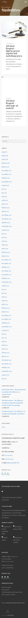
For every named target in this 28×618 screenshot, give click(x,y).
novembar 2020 (6, 364)
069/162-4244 (9, 561)
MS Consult (5, 590)
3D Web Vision (10, 615)
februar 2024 (6, 252)
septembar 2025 (7, 182)
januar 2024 (5, 256)
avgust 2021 (5, 330)
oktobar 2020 (6, 367)
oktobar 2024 (6, 222)
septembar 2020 (7, 371)
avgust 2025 (5, 185)
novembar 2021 (6, 319)
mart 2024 (5, 248)
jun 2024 (4, 237)
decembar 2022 (6, 271)
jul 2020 (4, 379)
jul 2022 (4, 289)
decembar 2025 (6, 170)
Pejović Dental (6, 587)
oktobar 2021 (6, 323)
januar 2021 (5, 356)
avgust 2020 (5, 375)
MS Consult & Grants (8, 594)
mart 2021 (5, 349)
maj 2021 (4, 341)
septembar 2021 (7, 327)
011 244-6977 (8, 455)
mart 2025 (5, 204)
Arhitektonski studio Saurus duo (12, 592)
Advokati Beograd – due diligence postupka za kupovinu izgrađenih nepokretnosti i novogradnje (12, 403)
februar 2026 (6, 163)
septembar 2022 (7, 282)
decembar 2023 (6, 260)
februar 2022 (6, 308)
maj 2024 (4, 241)
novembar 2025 (6, 174)
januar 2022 (5, 312)
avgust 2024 (5, 230)
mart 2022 (5, 304)
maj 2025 (4, 196)
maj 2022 (4, 297)
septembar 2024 (7, 226)
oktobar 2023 (6, 267)
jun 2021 (4, 338)
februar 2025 (5, 208)
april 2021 (5, 345)
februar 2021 (5, 353)
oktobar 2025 (6, 178)
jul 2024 (4, 234)
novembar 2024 (6, 219)
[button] (25, 2)
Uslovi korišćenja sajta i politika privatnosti (11, 499)
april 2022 (5, 300)
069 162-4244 (9, 459)
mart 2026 (5, 159)
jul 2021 (4, 334)
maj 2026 (4, 152)
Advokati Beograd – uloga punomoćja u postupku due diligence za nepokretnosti (14, 392)
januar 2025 (5, 211)
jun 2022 (4, 293)
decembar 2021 (6, 315)
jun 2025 (4, 193)
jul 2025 (4, 189)
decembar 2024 (6, 215)
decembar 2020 (6, 360)
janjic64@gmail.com (13, 463)
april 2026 (5, 156)
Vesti (6, 24)
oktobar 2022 (6, 278)
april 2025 (5, 200)
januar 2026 (5, 167)
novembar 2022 (6, 274)
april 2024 (5, 245)
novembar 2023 (6, 263)
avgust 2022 (5, 286)
